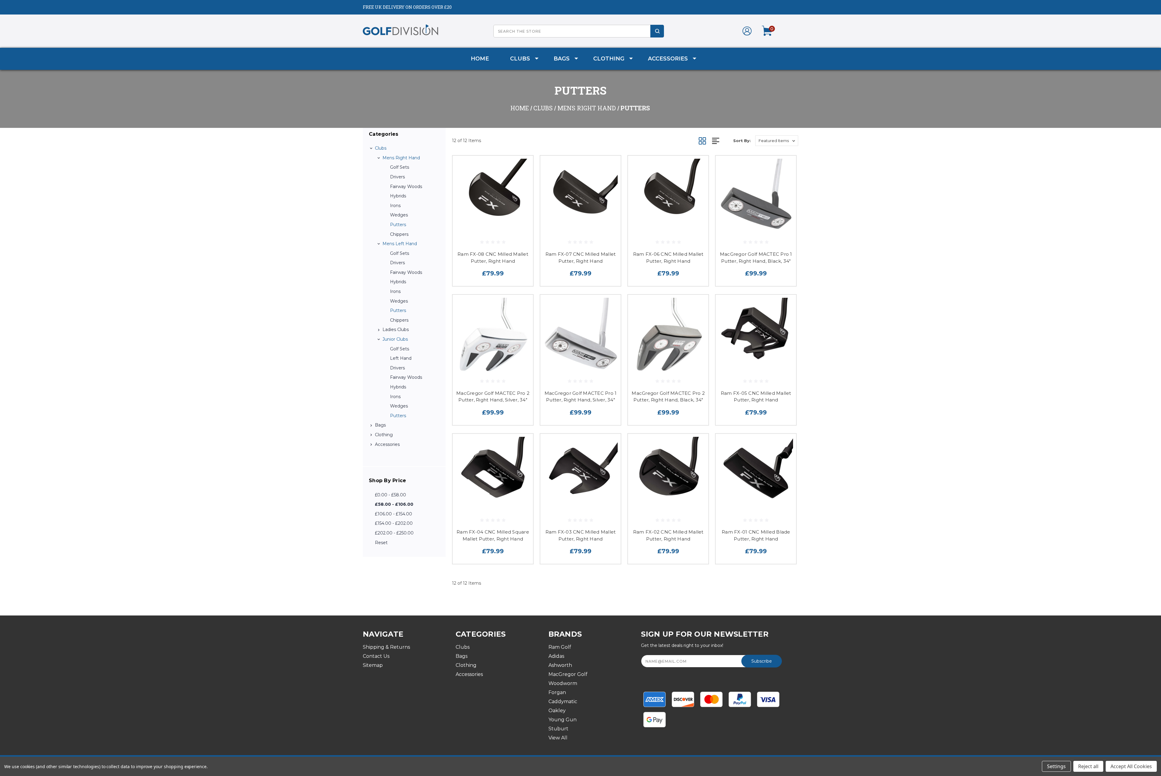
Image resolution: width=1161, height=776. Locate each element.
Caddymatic (562, 701)
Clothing (608, 58)
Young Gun (562, 719)
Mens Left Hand (399, 243)
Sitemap (373, 665)
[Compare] (521, 199)
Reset (381, 542)
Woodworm (562, 683)
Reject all (1088, 766)
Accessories (668, 58)
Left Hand (400, 358)
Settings (1056, 766)
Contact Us (376, 656)
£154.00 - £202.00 (394, 523)
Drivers (397, 177)
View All (557, 738)
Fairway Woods (406, 186)
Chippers (399, 234)
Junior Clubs (395, 339)
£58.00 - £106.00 (394, 504)
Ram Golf (559, 647)
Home (480, 58)
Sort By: (742, 140)
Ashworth (560, 665)
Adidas (556, 656)
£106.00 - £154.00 (393, 514)
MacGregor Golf (567, 674)
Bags (562, 58)
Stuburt (558, 729)
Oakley (557, 710)
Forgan (557, 692)
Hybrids (398, 196)
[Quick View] (521, 168)
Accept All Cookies (1131, 766)
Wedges (399, 215)
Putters (398, 224)
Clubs (520, 58)
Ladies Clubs (395, 329)
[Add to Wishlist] (521, 183)
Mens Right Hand (401, 158)
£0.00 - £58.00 (390, 495)
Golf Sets (399, 167)
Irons (395, 205)
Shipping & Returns (386, 647)
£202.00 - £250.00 (394, 533)
